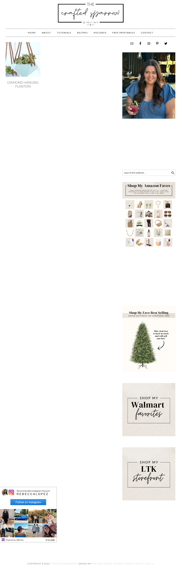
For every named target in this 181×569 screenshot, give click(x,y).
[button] (50, 539)
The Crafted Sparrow (90, 18)
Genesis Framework (64, 563)
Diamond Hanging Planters (23, 84)
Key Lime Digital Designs (108, 563)
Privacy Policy (134, 563)
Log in (150, 563)
